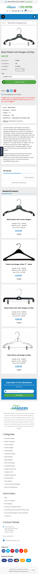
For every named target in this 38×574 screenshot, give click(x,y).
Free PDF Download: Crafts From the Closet (16, 510)
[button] (1, 151)
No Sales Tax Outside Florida (12, 507)
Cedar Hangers (8, 444)
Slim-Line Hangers (9, 463)
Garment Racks (8, 478)
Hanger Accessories (10, 469)
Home (3, 23)
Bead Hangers (8, 460)
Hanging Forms (8, 472)
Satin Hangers (8, 457)
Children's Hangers (9, 454)
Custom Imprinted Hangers (12, 484)
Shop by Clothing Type (10, 487)
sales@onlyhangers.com (12, 540)
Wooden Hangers (9, 438)
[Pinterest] (15, 90)
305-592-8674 (16, 11)
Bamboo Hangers (9, 441)
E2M (28, 571)
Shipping (5, 121)
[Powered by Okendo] (7, 178)
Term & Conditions (9, 501)
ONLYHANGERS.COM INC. (21, 569)
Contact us (7, 516)
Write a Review (28, 177)
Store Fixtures (8, 481)
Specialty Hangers (9, 466)
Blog (5, 497)
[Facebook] (7, 90)
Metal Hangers (8, 451)
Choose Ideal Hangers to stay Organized (16, 513)
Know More (28, 2)
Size (3, 73)
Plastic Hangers (8, 447)
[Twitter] (11, 90)
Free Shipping (8, 504)
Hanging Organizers (10, 475)
